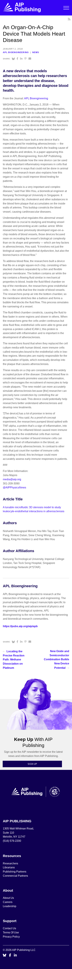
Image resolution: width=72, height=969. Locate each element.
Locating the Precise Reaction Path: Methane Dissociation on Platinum (13, 659)
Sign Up (32, 764)
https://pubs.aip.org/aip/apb (20, 626)
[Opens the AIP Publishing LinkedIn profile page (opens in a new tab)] (15, 955)
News (35, 52)
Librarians (9, 867)
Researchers (10, 863)
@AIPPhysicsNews (14, 487)
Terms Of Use (11, 932)
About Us (8, 897)
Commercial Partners (15, 875)
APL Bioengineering (16, 52)
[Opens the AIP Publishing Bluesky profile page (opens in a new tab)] (4, 955)
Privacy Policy (11, 936)
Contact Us (9, 928)
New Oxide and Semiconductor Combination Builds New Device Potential (56, 659)
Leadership (9, 906)
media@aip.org (12, 479)
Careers (8, 902)
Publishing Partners (14, 871)
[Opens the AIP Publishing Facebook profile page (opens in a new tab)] (10, 955)
